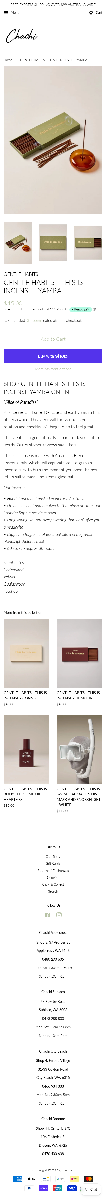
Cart (98, 12)
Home (8, 60)
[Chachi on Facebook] (47, 916)
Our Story (53, 856)
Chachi (67, 1170)
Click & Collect (53, 884)
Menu (14, 12)
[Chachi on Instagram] (59, 916)
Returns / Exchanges (53, 870)
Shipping (34, 320)
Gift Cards (53, 863)
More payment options (53, 369)
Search (53, 891)
